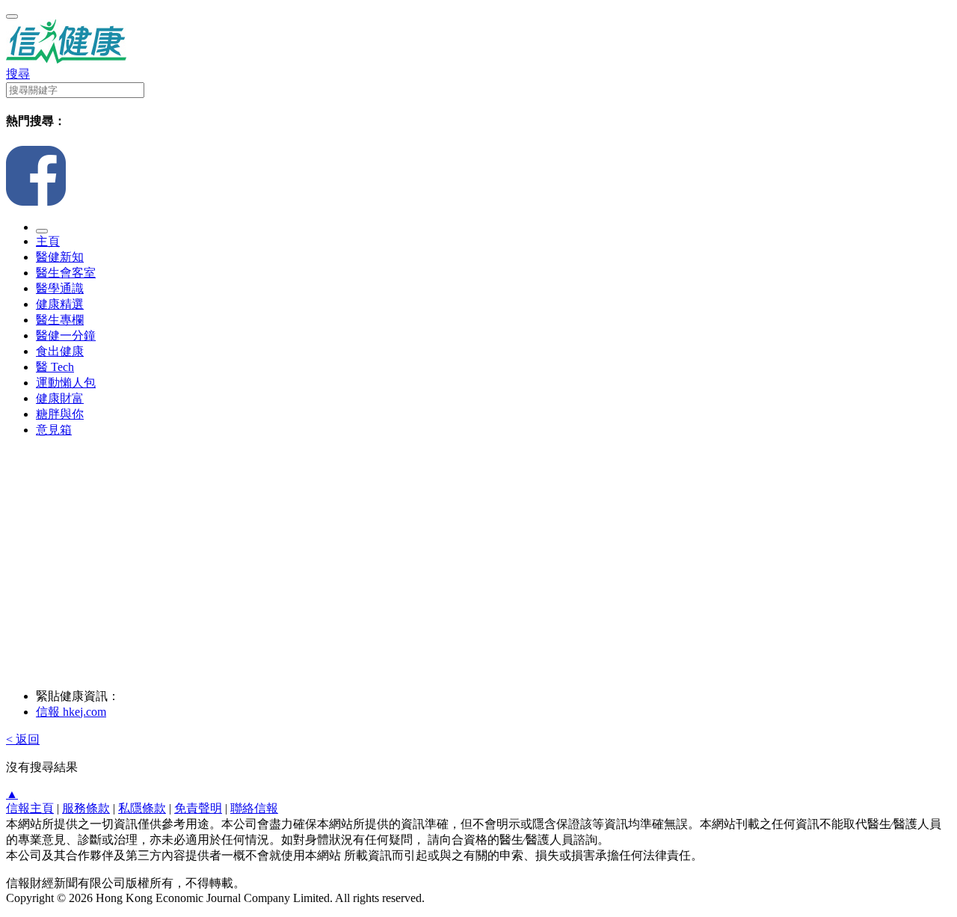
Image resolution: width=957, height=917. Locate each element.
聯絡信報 (254, 808)
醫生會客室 (66, 272)
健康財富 (60, 398)
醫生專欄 (60, 319)
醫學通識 (60, 288)
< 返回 (23, 739)
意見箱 (54, 429)
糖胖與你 (60, 414)
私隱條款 (142, 808)
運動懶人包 (66, 382)
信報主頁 (30, 808)
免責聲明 (198, 808)
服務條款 (86, 808)
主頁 (48, 241)
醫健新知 (60, 257)
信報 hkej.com (71, 711)
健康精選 (60, 304)
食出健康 (60, 351)
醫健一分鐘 (66, 335)
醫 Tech (55, 367)
